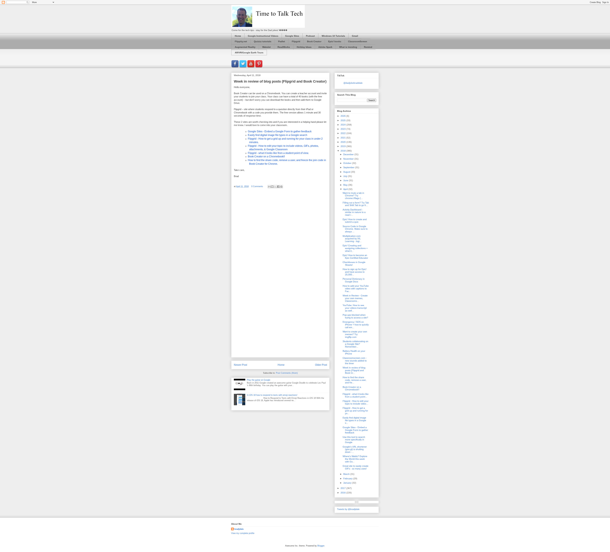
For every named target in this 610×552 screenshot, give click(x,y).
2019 (343, 146)
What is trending (348, 47)
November (348, 159)
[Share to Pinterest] (281, 186)
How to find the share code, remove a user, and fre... (354, 380)
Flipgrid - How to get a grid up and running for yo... (355, 411)
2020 (343, 142)
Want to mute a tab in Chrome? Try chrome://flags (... (353, 196)
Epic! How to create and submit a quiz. (355, 220)
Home (238, 36)
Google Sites (292, 36)
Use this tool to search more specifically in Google (354, 440)
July (345, 176)
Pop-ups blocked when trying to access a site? (355, 316)
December (348, 154)
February (348, 478)
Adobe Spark (325, 47)
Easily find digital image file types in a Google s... (354, 420)
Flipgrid (296, 41)
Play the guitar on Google (258, 380)
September (349, 167)
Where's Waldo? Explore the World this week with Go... (355, 459)
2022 (343, 133)
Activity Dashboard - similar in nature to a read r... (354, 212)
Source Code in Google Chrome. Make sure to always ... (355, 229)
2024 (343, 124)
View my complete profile (242, 533)
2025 (343, 120)
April (345, 189)
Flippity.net (241, 41)
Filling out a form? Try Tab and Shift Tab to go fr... (356, 204)
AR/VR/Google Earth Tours (249, 52)
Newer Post (240, 365)
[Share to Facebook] (278, 186)
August (347, 172)
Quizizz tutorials (262, 41)
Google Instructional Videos (263, 36)
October (347, 163)
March (346, 474)
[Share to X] (275, 186)
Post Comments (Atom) (287, 373)
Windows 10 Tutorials (333, 36)
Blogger (320, 546)
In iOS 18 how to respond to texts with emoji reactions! (272, 395)
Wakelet (266, 47)
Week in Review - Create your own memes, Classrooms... (355, 298)
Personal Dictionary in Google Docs (354, 280)
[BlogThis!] (272, 186)
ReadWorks (284, 47)
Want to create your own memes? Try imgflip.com (355, 334)
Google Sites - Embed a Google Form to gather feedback (355, 430)
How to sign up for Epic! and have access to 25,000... (354, 272)
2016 (343, 492)
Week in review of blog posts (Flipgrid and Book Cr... (354, 370)
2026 (343, 116)
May (345, 185)
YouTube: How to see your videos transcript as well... (355, 308)
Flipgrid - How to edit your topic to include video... (356, 402)
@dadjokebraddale (353, 83)
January (347, 482)
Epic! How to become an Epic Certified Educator (355, 256)
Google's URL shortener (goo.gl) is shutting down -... (355, 449)
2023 (343, 129)
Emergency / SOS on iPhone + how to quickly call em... (356, 325)
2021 (343, 137)
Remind (368, 47)
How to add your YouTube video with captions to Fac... (356, 289)
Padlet (281, 41)
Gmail (355, 36)
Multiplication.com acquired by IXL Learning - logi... (352, 239)
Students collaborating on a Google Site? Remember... (355, 344)
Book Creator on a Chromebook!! (352, 388)
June (346, 180)
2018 (343, 150)
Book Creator (314, 41)
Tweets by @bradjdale (348, 509)
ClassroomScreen (357, 41)
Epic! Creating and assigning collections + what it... (355, 248)
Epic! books (334, 41)
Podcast (310, 36)
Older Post (321, 365)
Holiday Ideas (304, 47)
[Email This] (269, 186)
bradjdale (239, 529)
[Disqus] (280, 233)
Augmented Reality (245, 47)
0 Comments (257, 186)
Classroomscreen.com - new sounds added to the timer (355, 361)
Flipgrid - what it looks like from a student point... (356, 395)
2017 (343, 488)
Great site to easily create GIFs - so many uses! (355, 467)
